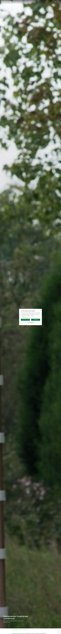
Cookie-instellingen (30, 322)
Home (13, 629)
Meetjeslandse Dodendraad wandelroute (23, 629)
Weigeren (35, 319)
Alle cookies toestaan (25, 319)
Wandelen (16, 629)
